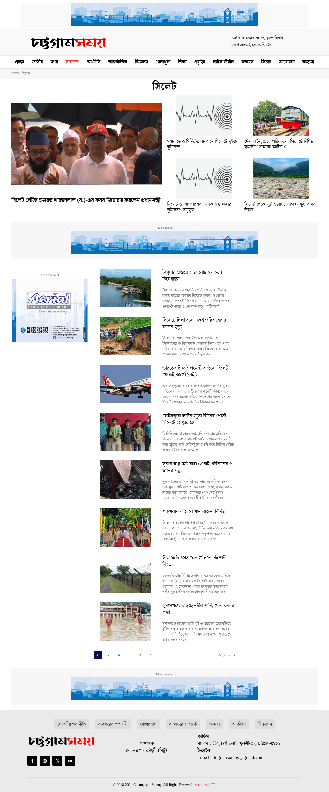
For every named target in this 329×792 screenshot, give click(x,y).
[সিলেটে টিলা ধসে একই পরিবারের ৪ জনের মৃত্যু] (125, 336)
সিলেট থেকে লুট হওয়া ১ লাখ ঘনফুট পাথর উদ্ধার (279, 207)
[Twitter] (57, 761)
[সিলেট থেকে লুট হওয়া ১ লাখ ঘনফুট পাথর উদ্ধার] (281, 178)
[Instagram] (45, 761)
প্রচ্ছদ (15, 73)
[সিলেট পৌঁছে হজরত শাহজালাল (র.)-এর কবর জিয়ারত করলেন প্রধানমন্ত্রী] (86, 144)
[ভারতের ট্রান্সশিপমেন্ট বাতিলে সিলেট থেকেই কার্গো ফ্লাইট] (125, 384)
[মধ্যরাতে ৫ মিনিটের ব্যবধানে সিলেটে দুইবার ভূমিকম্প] (204, 115)
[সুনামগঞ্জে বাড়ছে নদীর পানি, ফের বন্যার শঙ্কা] (125, 621)
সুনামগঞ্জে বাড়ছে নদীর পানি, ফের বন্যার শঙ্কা (198, 609)
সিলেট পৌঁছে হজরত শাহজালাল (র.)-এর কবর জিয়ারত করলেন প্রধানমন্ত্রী (85, 200)
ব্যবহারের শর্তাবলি (113, 724)
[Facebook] (32, 761)
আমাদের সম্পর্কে (183, 724)
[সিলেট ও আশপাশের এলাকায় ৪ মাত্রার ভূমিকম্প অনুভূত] (204, 178)
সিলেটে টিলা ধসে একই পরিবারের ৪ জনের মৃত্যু (194, 323)
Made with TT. (205, 785)
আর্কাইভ (239, 724)
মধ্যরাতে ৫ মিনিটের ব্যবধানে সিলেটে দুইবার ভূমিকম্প (203, 144)
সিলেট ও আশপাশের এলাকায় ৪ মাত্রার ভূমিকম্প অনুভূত (199, 207)
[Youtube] (70, 761)
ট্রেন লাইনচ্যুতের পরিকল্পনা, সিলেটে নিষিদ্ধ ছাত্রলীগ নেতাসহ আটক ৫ (279, 144)
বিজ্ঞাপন (265, 724)
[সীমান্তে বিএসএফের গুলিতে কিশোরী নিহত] (125, 573)
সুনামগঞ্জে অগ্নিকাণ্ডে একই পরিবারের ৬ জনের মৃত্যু (197, 467)
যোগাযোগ (148, 724)
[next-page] (151, 655)
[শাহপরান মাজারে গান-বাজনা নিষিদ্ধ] (125, 527)
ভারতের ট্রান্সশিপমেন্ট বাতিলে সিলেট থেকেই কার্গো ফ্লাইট (195, 371)
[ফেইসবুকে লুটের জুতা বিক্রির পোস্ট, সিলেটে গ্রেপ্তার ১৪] (125, 432)
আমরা (214, 724)
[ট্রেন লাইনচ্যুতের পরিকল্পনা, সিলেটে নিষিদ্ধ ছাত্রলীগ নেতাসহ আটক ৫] (281, 115)
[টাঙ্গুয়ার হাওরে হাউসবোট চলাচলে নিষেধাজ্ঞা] (125, 288)
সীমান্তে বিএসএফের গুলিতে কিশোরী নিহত (194, 561)
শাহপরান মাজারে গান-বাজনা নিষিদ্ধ (194, 511)
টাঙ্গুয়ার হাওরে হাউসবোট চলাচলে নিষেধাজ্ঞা (192, 276)
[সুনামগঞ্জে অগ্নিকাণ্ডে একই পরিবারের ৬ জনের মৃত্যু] (125, 479)
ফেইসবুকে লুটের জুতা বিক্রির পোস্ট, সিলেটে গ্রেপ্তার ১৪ (194, 419)
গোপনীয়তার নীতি (71, 724)
